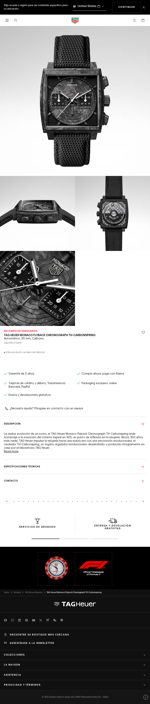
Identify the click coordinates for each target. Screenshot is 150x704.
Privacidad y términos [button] (22, 685)
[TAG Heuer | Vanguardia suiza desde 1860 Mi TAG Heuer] (75, 604)
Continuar (129, 7)
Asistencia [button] (12, 675)
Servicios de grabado (37, 527)
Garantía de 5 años (21, 373)
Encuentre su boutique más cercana (39, 635)
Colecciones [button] (14, 655)
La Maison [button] (12, 665)
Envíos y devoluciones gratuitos (30, 395)
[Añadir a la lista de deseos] (143, 332)
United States (87, 6)
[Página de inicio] (75, 20)
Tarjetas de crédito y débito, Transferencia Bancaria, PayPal (37, 385)
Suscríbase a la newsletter (32, 643)
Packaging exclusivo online (99, 383)
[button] (134, 20)
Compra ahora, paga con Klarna (103, 373)
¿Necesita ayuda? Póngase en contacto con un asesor (46, 408)
